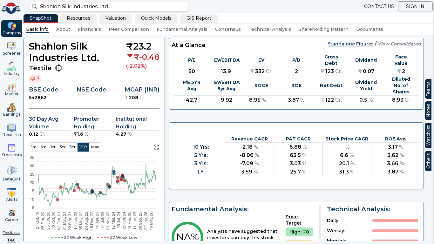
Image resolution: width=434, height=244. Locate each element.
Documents (369, 29)
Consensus (228, 29)
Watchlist (428, 135)
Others (428, 161)
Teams (428, 89)
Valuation (115, 18)
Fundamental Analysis (182, 29)
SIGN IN (415, 6)
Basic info (37, 29)
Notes (428, 111)
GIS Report (198, 18)
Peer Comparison (129, 29)
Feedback (11, 232)
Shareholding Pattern (324, 29)
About (63, 29)
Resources (78, 18)
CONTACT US (379, 6)
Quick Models (156, 18)
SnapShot (40, 18)
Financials (89, 29)
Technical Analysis (269, 29)
